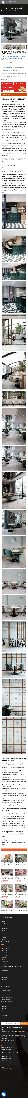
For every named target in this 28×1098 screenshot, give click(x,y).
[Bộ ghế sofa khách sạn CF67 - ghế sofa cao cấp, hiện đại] (7, 872)
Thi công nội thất (13, 10)
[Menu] (26, 2)
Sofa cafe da (4, 979)
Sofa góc (4, 937)
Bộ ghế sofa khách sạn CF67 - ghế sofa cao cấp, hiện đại (7, 878)
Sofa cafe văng (5, 972)
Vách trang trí (5, 1006)
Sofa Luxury (4, 955)
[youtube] (13, 1052)
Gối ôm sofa (4, 1010)
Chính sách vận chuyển (6, 1062)
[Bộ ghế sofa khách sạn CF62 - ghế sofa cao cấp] (7, 888)
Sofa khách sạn (5, 970)
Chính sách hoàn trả (6, 1060)
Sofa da (3, 930)
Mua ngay (8, 83)
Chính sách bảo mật (6, 1058)
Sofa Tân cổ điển (5, 948)
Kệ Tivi (3, 1013)
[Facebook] (2, 1052)
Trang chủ (4, 10)
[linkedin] (17, 1052)
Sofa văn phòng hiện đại (7, 997)
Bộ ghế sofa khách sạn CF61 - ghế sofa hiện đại (20, 894)
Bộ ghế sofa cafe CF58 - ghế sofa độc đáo (7, 910)
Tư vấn (22, 83)
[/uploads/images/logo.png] (8, 2)
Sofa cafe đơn (5, 975)
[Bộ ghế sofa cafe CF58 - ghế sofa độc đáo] (7, 904)
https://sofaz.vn (10, 1047)
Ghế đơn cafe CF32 (10, 67)
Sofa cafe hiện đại (6, 981)
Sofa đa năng (5, 961)
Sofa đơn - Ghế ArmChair (7, 923)
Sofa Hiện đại (5, 946)
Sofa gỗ (3, 959)
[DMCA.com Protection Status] (6, 1049)
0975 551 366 (9, 1042)
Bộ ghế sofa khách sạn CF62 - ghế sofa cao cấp (7, 894)
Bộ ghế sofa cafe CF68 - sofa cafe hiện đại (21, 864)
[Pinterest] (9, 1052)
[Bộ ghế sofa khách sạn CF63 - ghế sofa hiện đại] (21, 872)
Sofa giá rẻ (4, 963)
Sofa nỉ (3, 935)
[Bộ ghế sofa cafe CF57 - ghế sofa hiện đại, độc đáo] (21, 904)
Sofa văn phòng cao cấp (7, 992)
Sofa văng (4, 939)
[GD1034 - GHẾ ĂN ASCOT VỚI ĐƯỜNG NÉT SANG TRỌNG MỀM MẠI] (7, 858)
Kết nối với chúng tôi (8, 1069)
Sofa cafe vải (5, 977)
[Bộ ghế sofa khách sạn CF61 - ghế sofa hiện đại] (21, 888)
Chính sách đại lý (5, 1065)
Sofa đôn (4, 926)
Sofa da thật (4, 928)
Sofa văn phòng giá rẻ (7, 990)
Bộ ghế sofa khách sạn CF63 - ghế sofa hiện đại (21, 878)
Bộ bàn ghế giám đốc (6, 995)
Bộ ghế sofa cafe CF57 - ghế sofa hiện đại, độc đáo (21, 910)
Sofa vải (3, 932)
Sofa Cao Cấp (5, 952)
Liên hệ (2, 1067)
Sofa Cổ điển (4, 950)
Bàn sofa (4, 1008)
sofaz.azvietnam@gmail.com (13, 1045)
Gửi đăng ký (24, 1023)
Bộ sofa (3, 921)
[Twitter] (5, 1052)
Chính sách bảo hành (6, 1056)
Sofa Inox (4, 957)
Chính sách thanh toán (6, 1063)
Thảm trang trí (5, 1015)
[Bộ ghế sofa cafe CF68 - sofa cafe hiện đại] (21, 858)
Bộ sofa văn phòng (6, 999)
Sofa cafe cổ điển (5, 984)
